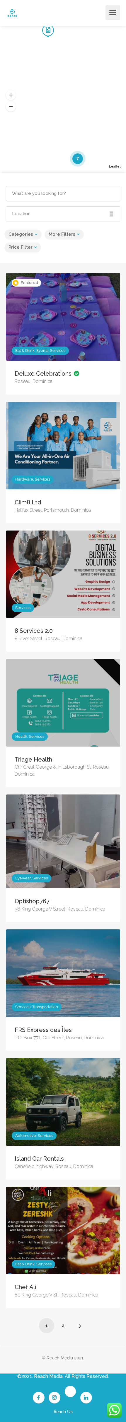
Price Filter (20, 247)
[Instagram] (54, 1397)
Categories (20, 234)
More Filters (62, 234)
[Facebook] (39, 1397)
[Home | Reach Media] (12, 13)
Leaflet (115, 166)
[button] (11, 95)
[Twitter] (70, 1391)
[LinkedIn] (86, 1397)
